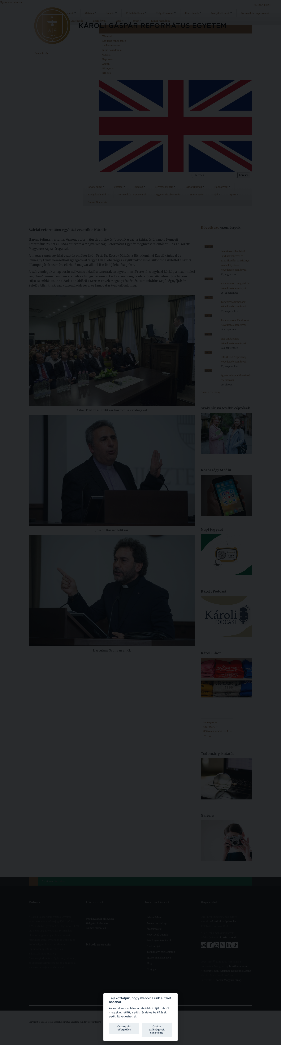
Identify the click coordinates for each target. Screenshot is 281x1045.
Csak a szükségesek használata (157, 1029)
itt (128, 1012)
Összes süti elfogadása (124, 1028)
